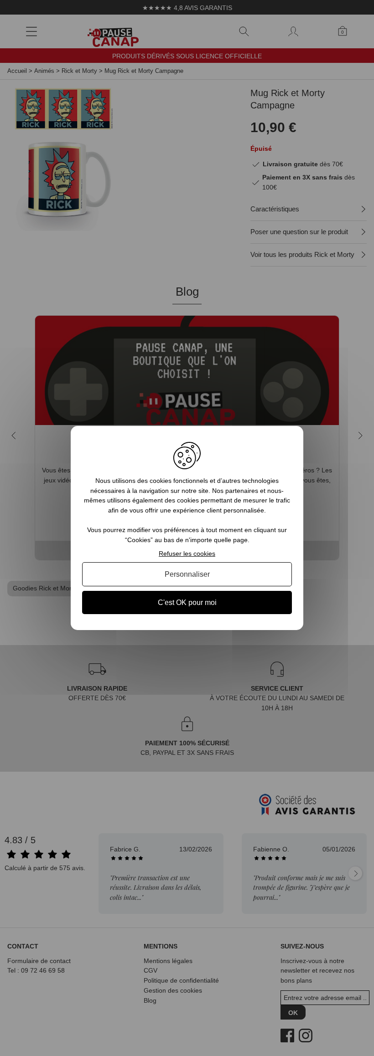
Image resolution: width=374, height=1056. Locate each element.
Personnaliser (187, 574)
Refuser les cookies (187, 553)
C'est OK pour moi (187, 602)
